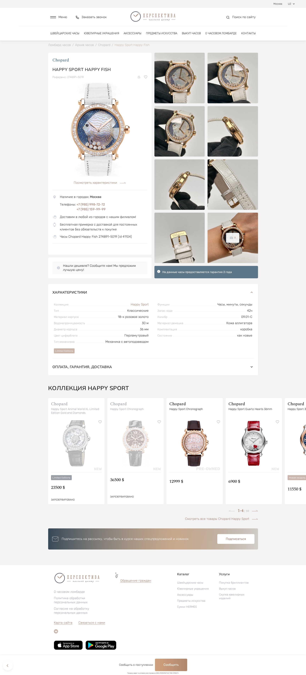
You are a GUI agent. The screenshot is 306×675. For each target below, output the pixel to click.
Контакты (248, 33)
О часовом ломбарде (221, 33)
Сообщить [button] (171, 665)
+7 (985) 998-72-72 (90, 204)
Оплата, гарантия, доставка (82, 367)
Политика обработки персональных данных (70, 600)
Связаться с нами (91, 623)
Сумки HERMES (187, 606)
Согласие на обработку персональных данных (71, 611)
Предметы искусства (161, 33)
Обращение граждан (135, 581)
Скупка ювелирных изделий (231, 596)
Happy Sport (140, 304)
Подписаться (236, 539)
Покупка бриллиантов (234, 582)
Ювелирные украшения (101, 33)
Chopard (60, 60)
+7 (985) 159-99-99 (91, 209)
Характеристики (69, 292)
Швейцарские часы (64, 33)
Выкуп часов (191, 33)
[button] (58, 17)
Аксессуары (132, 33)
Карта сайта (63, 623)
